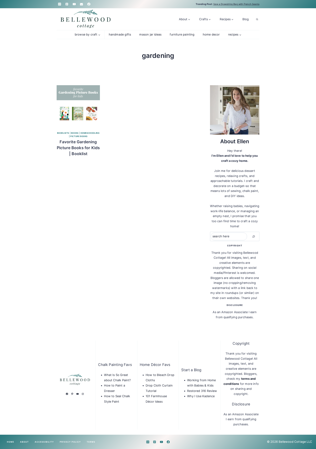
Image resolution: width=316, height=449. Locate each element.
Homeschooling (90, 133)
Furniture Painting (182, 34)
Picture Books (79, 136)
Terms (91, 442)
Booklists (63, 133)
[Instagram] (60, 4)
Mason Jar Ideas (150, 34)
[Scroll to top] (308, 436)
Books (75, 133)
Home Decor (211, 34)
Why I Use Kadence (201, 396)
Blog (245, 19)
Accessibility (44, 442)
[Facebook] (89, 4)
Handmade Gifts (120, 34)
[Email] (81, 4)
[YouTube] (74, 4)
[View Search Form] (257, 19)
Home (10, 442)
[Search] (254, 236)
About (24, 442)
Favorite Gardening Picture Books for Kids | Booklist (78, 147)
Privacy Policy (70, 442)
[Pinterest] (67, 4)
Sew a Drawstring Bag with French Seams (236, 4)
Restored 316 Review (202, 391)
